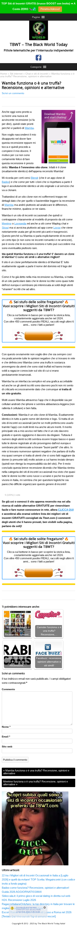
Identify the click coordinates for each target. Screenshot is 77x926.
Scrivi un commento (13, 93)
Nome (6, 727)
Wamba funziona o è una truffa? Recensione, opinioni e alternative (33, 85)
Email (6, 736)
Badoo (5, 181)
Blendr (34, 177)
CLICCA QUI (66, 509)
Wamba (29, 127)
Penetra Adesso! (50, 8)
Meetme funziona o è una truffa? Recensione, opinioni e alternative (35, 783)
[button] (36, 17)
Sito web (7, 746)
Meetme (6, 223)
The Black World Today (49, 923)
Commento (8, 689)
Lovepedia (20, 223)
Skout (5, 227)
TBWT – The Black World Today (39, 44)
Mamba (8, 204)
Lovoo (57, 227)
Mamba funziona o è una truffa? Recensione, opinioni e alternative (36, 772)
